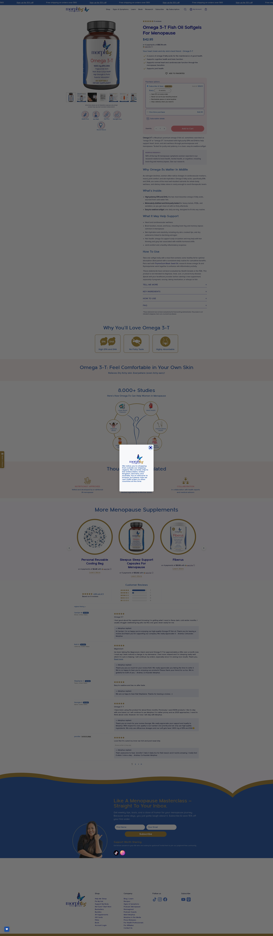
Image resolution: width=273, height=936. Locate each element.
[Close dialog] (150, 447)
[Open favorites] (6, 929)
